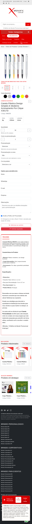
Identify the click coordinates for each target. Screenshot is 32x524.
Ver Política (18, 499)
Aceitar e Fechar (25, 500)
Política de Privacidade (8, 517)
